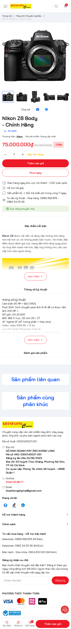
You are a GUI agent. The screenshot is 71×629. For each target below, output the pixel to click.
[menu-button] (5, 6)
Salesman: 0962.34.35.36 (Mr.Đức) (22, 545)
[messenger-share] (46, 109)
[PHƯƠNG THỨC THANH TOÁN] (35, 601)
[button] (6, 55)
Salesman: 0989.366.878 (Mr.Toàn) (22, 539)
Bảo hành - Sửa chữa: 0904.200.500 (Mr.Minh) (29, 552)
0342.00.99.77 (14, 482)
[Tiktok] (14, 505)
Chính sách (8, 524)
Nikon (20, 136)
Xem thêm (34, 276)
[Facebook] (5, 505)
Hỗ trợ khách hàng (13, 514)
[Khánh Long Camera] (20, 6)
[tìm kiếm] (56, 6)
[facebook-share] (37, 109)
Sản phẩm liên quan (35, 379)
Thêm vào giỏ (52, 624)
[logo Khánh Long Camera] (35, 424)
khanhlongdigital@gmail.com (24, 490)
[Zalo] (23, 505)
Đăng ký (60, 580)
